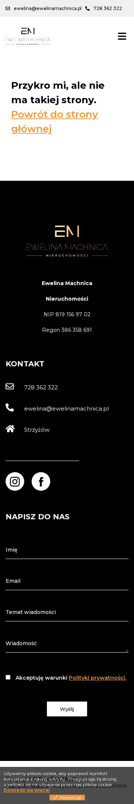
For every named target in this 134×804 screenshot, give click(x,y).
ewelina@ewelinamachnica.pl (66, 408)
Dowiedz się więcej (27, 790)
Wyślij (67, 709)
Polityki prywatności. (97, 677)
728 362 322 (41, 387)
